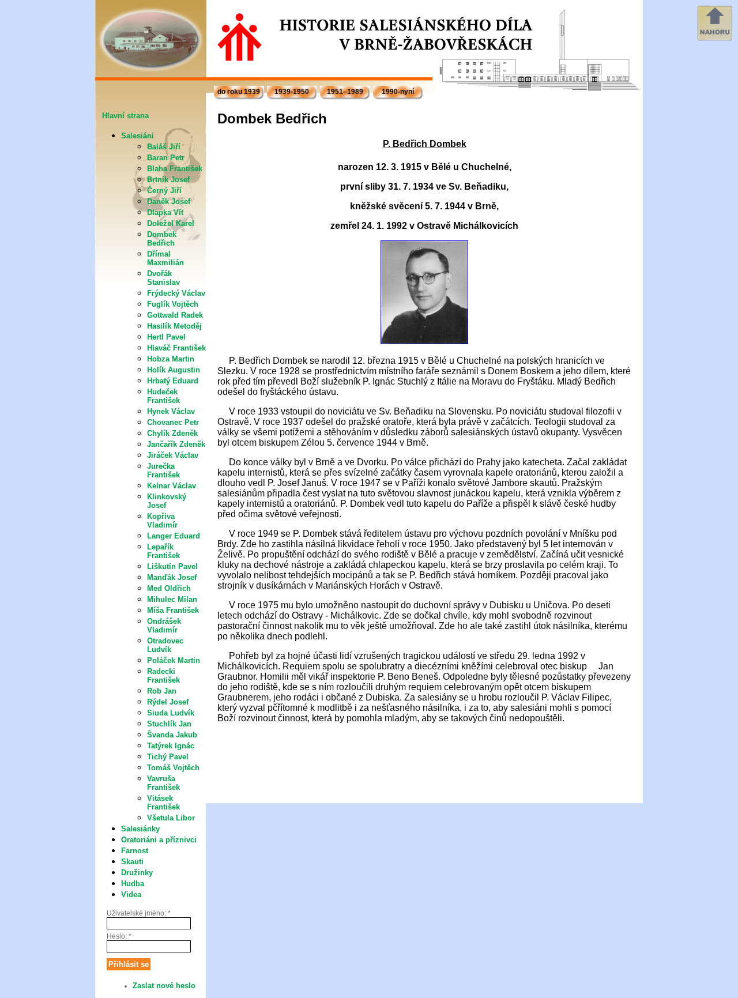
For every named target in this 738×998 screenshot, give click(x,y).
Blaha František (174, 168)
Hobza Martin (170, 359)
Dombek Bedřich (161, 238)
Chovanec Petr (173, 422)
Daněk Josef (168, 201)
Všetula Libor (171, 818)
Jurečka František (163, 470)
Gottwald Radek (175, 315)
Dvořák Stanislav (163, 278)
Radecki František (163, 675)
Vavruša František (163, 783)
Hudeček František (163, 396)
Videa (131, 894)
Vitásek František (163, 802)
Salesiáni (137, 135)
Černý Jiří (164, 190)
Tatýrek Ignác (170, 745)
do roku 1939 (238, 92)
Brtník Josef (168, 179)
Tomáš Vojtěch (173, 767)
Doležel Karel (170, 223)
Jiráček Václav (172, 455)
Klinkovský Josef (166, 501)
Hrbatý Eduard (172, 380)
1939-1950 (291, 92)
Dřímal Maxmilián (165, 258)
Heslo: (119, 936)
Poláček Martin (173, 660)
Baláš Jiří (163, 146)
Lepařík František (163, 551)
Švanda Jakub (172, 734)
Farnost (134, 850)
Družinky (137, 872)
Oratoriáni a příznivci (159, 839)
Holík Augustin (173, 370)
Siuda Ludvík (170, 713)
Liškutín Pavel (172, 566)
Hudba (132, 883)
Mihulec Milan (172, 599)
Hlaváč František (176, 348)
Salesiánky (140, 828)
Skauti (132, 861)
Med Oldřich (169, 588)
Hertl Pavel (166, 337)
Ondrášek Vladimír (164, 625)
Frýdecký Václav (176, 293)
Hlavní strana (125, 115)
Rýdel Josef (168, 702)
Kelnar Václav (171, 485)
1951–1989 (345, 92)
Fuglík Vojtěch (172, 304)
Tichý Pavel (168, 756)
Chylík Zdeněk (172, 433)
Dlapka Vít (165, 212)
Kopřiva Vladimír (162, 520)
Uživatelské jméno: (139, 913)
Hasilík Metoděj (174, 326)
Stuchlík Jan (169, 724)
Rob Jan (161, 691)
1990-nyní (398, 92)
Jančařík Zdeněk (176, 444)
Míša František (173, 610)
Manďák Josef (172, 577)
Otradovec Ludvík (165, 645)
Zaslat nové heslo (164, 985)
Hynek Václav (171, 411)
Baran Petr (165, 157)
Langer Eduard (173, 536)
